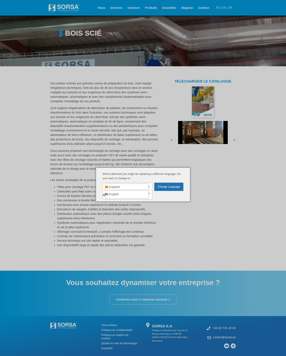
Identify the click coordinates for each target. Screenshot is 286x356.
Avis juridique (109, 325)
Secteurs (133, 7)
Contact (203, 7)
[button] (171, 140)
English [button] (113, 194)
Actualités (169, 7)
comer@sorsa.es (224, 337)
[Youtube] (226, 345)
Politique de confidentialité (116, 330)
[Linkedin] (233, 345)
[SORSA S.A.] (147, 325)
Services (116, 7)
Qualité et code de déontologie (119, 343)
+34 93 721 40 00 (224, 328)
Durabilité (107, 348)
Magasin (187, 7)
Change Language (169, 186)
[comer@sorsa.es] (209, 337)
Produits (151, 7)
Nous (101, 7)
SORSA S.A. (162, 326)
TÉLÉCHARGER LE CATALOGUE (203, 81)
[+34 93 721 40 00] (208, 328)
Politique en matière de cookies (114, 337)
